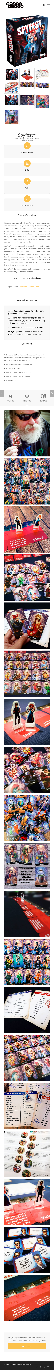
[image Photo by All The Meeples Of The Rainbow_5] (28, 434)
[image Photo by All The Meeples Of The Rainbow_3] (28, 1059)
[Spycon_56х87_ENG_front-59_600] (11, 117)
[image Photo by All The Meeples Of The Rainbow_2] (28, 771)
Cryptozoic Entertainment (29, 287)
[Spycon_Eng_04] (42, 87)
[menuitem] (43, 5)
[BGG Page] (27, 198)
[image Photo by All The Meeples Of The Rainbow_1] (28, 578)
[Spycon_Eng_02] (42, 74)
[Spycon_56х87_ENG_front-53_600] (42, 101)
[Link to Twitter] (37, 1367)
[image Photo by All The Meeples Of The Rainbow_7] (28, 723)
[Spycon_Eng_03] (27, 87)
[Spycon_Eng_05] (27, 74)
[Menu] (48, 5)
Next (52, 393)
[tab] (11, 398)
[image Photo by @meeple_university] (28, 626)
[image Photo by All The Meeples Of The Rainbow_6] (28, 1299)
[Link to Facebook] (40, 1367)
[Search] (43, 5)
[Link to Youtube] (48, 1367)
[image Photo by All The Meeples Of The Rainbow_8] (28, 1203)
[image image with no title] (28, 482)
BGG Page (27, 205)
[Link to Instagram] (44, 1367)
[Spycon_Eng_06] (11, 87)
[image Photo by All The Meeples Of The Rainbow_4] (28, 675)
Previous (2, 393)
